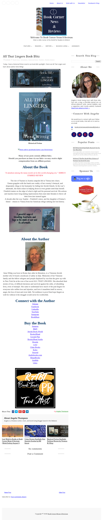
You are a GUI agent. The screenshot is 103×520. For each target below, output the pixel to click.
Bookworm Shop (93, 3)
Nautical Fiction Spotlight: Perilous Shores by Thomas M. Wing (57, 441)
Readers (38, 46)
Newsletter (81, 3)
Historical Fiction (33, 60)
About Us (60, 3)
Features (27, 46)
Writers (49, 46)
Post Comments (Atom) (18, 497)
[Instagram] (12, 3)
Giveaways (75, 46)
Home (52, 3)
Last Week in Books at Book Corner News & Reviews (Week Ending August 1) (12, 441)
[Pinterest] (17, 3)
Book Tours (16, 60)
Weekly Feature (50, 60)
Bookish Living (61, 46)
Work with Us (70, 3)
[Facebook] (4, 3)
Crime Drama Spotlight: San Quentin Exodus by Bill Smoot (35, 441)
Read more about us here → (80, 108)
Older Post (62, 492)
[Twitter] (8, 3)
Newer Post (7, 492)
